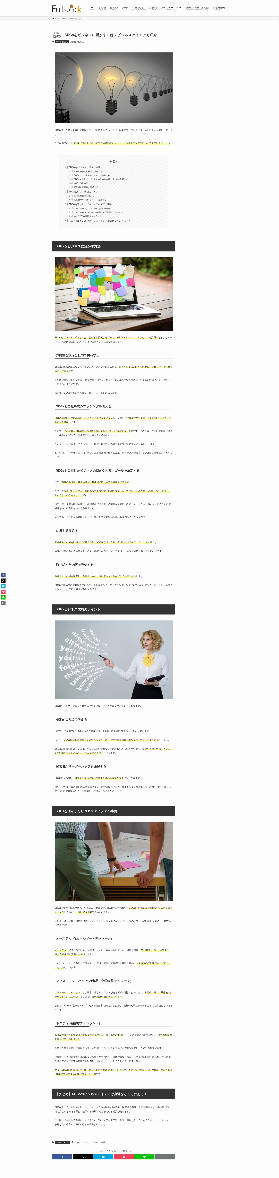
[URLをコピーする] (165, 1156)
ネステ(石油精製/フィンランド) (88, 216)
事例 (103, 1142)
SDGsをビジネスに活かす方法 (84, 167)
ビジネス (95, 1142)
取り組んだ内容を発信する (86, 186)
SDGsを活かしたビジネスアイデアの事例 (90, 204)
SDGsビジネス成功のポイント (84, 191)
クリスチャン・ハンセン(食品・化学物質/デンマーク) (98, 212)
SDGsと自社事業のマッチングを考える (92, 175)
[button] (62, 1156)
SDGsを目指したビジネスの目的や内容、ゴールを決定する (101, 179)
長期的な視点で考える (84, 195)
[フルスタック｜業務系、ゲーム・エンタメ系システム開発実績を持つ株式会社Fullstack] (67, 8)
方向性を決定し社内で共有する (88, 171)
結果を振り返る (81, 182)
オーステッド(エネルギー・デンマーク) (92, 208)
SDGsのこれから (62, 42)
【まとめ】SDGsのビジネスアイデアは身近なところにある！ (101, 220)
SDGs (77, 1142)
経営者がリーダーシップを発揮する (90, 199)
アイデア (85, 1142)
